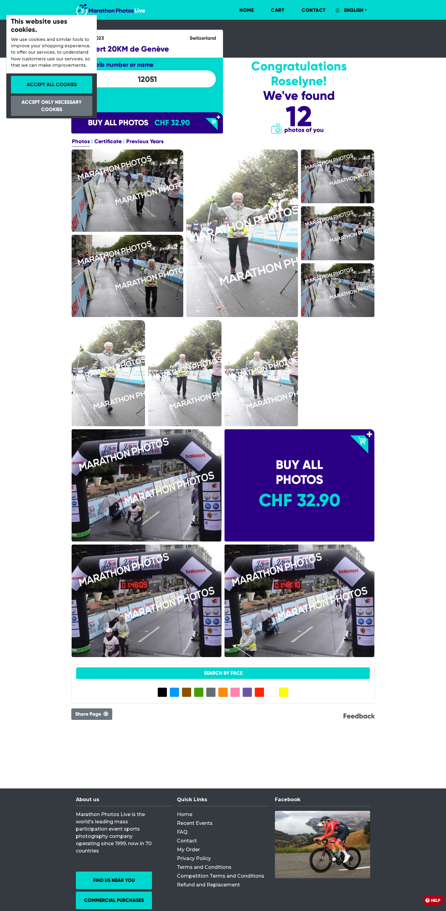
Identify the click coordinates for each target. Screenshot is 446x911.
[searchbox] (147, 79)
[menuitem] (240, 10)
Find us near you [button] (114, 880)
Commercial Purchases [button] (114, 900)
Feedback (359, 716)
